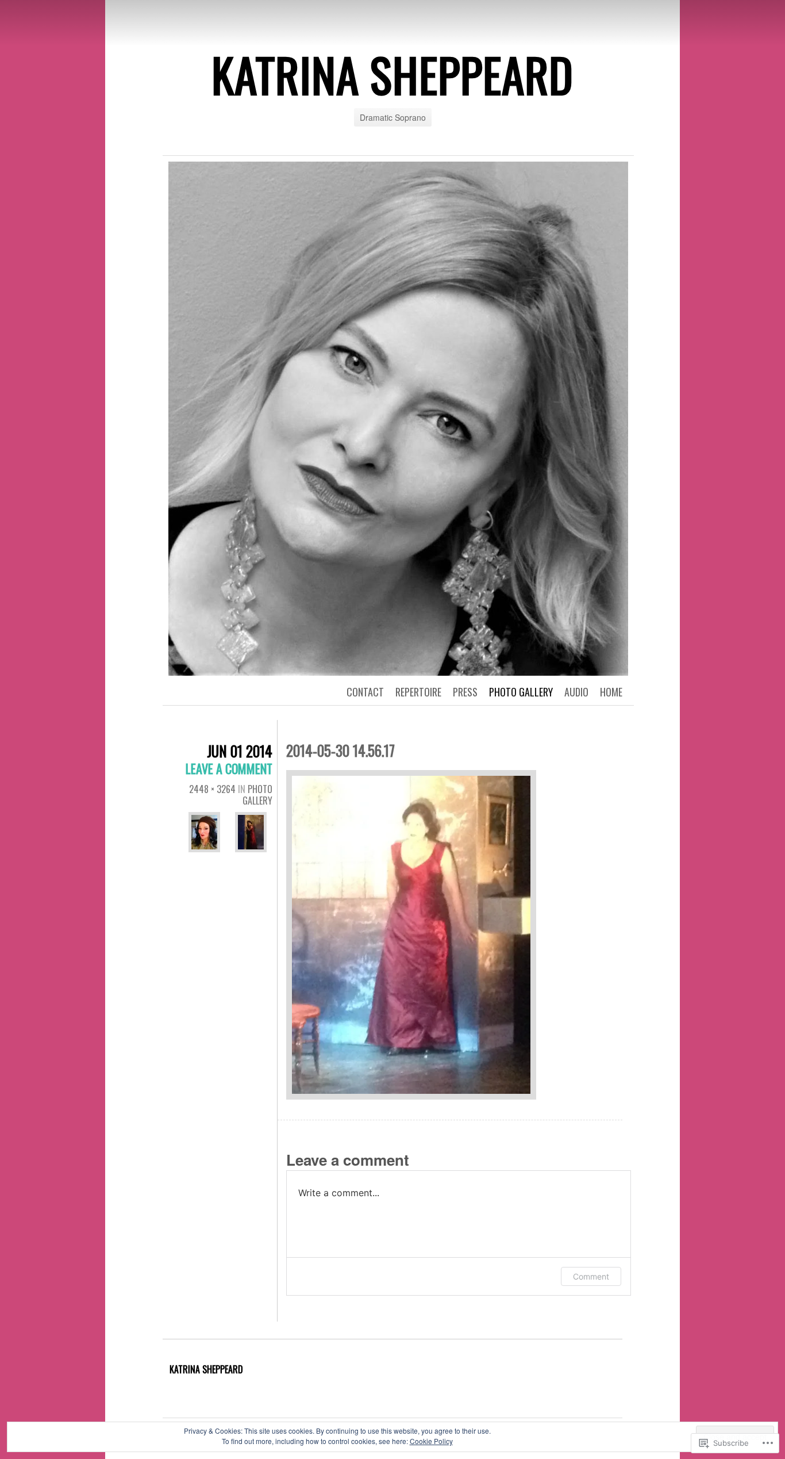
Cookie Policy (431, 1441)
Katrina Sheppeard (206, 1369)
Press (465, 691)
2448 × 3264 (212, 789)
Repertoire (418, 691)
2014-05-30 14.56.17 (340, 750)
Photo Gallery (521, 691)
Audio (576, 691)
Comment (591, 1276)
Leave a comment (229, 768)
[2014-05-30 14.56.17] (411, 935)
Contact (365, 691)
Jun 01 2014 (239, 750)
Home (611, 691)
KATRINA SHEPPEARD (392, 74)
